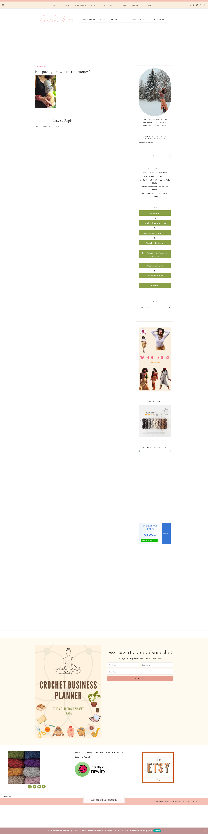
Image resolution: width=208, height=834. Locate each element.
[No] (205, 831)
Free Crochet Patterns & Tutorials (154, 254)
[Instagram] (197, 2)
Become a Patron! (146, 143)
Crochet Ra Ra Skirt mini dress (154, 173)
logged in (49, 126)
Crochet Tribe (56, 21)
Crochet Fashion (154, 242)
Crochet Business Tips (154, 223)
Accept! (157, 831)
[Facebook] (200, 2)
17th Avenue (196, 802)
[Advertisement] (104, 47)
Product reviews (154, 265)
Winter (154, 285)
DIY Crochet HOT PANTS (154, 176)
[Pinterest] (194, 2)
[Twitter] (191, 2)
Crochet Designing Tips (155, 232)
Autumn (154, 213)
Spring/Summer (154, 275)
